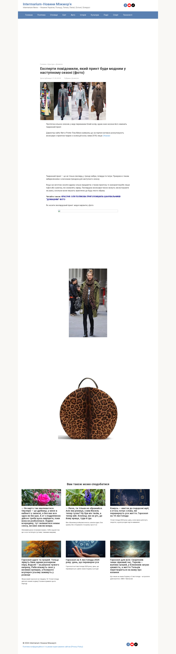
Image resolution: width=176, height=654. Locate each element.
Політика (41, 15)
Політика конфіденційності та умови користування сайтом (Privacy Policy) (53, 647)
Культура (95, 15)
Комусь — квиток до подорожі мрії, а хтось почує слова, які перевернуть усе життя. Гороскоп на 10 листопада (129, 512)
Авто (73, 15)
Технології (127, 15)
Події (106, 15)
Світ (64, 15)
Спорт (115, 15)
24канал (106, 136)
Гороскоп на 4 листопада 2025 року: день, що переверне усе (82, 561)
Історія (83, 15)
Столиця (54, 15)
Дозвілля (75, 78)
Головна (29, 15)
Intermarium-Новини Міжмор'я (47, 4)
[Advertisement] (88, 39)
